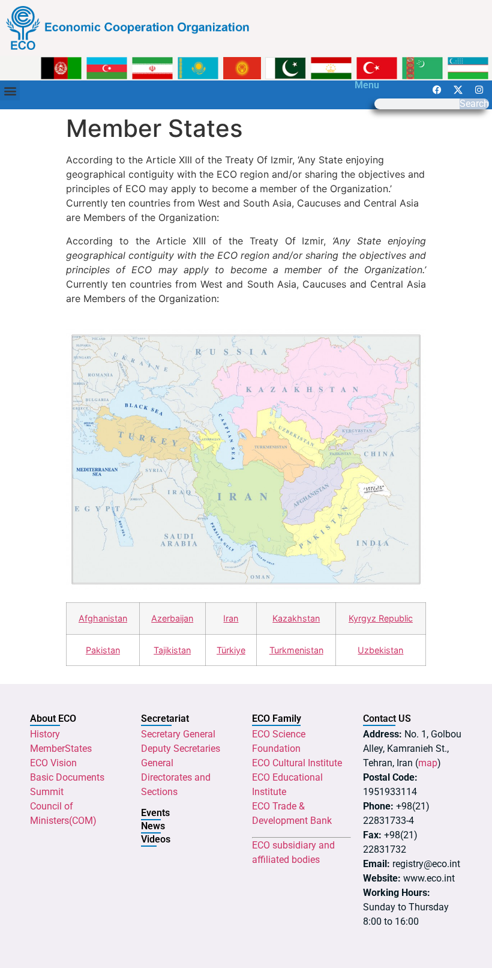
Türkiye (231, 650)
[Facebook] (437, 89)
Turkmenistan (296, 650)
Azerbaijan (172, 618)
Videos (155, 839)
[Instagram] (479, 89)
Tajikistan (172, 650)
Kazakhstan (296, 618)
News (153, 826)
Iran (230, 618)
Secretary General (178, 734)
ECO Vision (53, 763)
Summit (47, 791)
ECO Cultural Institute (297, 763)
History (45, 734)
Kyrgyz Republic (381, 618)
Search (474, 103)
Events (155, 812)
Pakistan (103, 650)
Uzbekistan (380, 650)
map (427, 763)
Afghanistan (103, 618)
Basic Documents (67, 777)
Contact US (387, 718)
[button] (10, 90)
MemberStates (61, 748)
